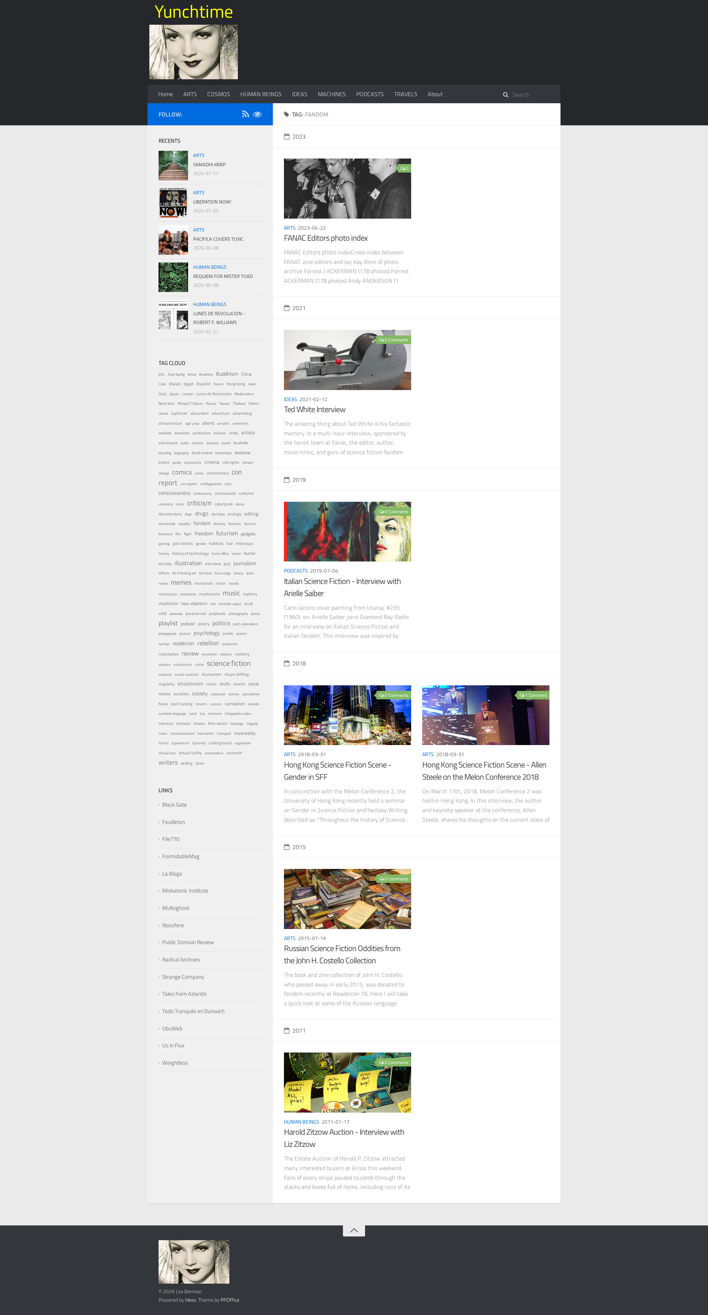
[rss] (245, 115)
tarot (193, 713)
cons (228, 484)
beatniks (240, 443)
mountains (188, 594)
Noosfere (173, 925)
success (216, 704)
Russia (211, 403)
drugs (201, 513)
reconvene (229, 644)
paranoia (176, 613)
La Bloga (172, 873)
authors (198, 443)
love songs (223, 573)
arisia (233, 432)
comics (182, 472)
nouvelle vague (230, 603)
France (218, 384)
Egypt (189, 384)
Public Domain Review (188, 942)
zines (199, 763)
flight (188, 534)
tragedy (252, 723)
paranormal (195, 613)
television (166, 723)
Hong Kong (235, 384)
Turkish (253, 403)
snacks (239, 684)
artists (248, 432)
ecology (234, 514)
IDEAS (300, 94)
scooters (165, 674)
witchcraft (234, 753)
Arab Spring (176, 374)
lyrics (250, 573)
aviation (212, 443)
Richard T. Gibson (190, 403)
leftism (164, 573)
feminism (166, 534)
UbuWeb (172, 1028)
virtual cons (167, 753)
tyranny (199, 743)
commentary (217, 473)
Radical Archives (181, 959)
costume (246, 493)
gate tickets (183, 543)
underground (220, 743)
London (187, 394)
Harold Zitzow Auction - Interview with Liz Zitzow (344, 1138)
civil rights (230, 462)
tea (202, 713)
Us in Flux (173, 1045)
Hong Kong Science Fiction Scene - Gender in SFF (337, 770)
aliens (208, 423)
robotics (226, 654)
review (190, 653)
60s (162, 374)
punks (228, 633)
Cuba (162, 384)
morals (234, 583)
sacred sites (183, 664)
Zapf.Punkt (179, 413)
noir (213, 603)
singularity (166, 684)
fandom (202, 523)
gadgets (248, 533)
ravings (164, 644)
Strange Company (183, 977)
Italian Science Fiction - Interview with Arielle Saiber (342, 587)
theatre (199, 723)
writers (168, 762)
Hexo (190, 1300)
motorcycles (168, 594)
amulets (223, 423)
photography (238, 613)
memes (181, 582)
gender (201, 543)
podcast (188, 623)
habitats (216, 543)
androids (165, 433)
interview (213, 564)
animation (182, 433)
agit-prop (192, 423)
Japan (174, 394)
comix (199, 473)
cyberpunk (224, 504)
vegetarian (243, 743)
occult (248, 603)
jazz (227, 564)
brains (164, 462)
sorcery (233, 694)
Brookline (206, 374)
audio (185, 443)
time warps (217, 723)
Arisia (192, 374)
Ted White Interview (315, 409)
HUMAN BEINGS (261, 94)
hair (229, 543)
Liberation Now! (212, 201)
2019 (299, 479)
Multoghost (175, 908)
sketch (211, 684)
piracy (255, 613)
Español (204, 384)
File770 (170, 839)
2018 (299, 663)
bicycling (165, 453)
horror (236, 553)
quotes (241, 633)
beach (226, 443)
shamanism (212, 674)
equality (184, 523)
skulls (224, 684)
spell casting (181, 704)
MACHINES (332, 94)
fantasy (219, 523)
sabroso (165, 664)
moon (221, 583)
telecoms (215, 713)
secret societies (187, 674)
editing (251, 513)
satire (199, 664)
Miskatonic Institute (185, 890)
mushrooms (209, 594)
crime (180, 504)
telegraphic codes (238, 713)
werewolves (214, 753)
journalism (244, 563)
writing (186, 763)
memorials (203, 583)
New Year (167, 403)
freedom (204, 533)
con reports (188, 484)
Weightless (175, 1062)
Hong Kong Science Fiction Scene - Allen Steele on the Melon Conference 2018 (484, 770)
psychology (207, 633)
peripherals (217, 613)
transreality (245, 733)
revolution (209, 654)
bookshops (223, 453)
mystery (250, 594)
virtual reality (190, 753)
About (435, 94)
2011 (299, 1030)
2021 (299, 307)
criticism (199, 502)
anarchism (240, 423)
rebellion (208, 643)
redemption (169, 654)
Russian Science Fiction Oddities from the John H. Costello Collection (342, 954)
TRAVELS (405, 94)
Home (165, 94)
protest (185, 633)
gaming (164, 543)
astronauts (168, 442)
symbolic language (172, 713)
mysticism (168, 603)
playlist (168, 623)
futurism (227, 533)
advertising (242, 413)
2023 (299, 136)
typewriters (180, 743)
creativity (166, 504)
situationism (190, 683)
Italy (162, 394)
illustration (188, 563)
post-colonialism (245, 624)
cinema (211, 462)
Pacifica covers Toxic (218, 239)
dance (240, 504)
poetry (203, 623)
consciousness (175, 493)
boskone (242, 452)
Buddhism (227, 374)
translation (205, 733)
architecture (201, 433)
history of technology (190, 553)
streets (201, 704)
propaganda (167, 633)
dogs (188, 514)
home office (220, 553)
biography (181, 453)
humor (250, 553)
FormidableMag (180, 856)
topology (236, 723)
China (246, 374)
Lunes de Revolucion (214, 394)
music (231, 593)
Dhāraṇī (175, 384)
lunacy (238, 573)
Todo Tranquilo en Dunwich (193, 1011)
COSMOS (218, 94)
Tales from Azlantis (184, 993)
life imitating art (184, 573)
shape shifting (237, 674)
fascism (250, 523)
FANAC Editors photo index (326, 238)
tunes (164, 743)
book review (202, 453)
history (164, 553)
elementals (167, 523)
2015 (299, 846)
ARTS (190, 94)
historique (244, 543)
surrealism (235, 703)
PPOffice (230, 1300)
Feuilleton (173, 822)
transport (224, 733)
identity (165, 564)
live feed (205, 573)
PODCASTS (370, 94)
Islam (252, 384)
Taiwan (224, 403)
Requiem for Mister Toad (223, 276)
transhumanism (182, 733)
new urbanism (194, 603)
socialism (181, 694)
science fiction (229, 663)
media (163, 583)
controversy (203, 493)
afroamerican (170, 423)
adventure (221, 413)
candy (176, 462)
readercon (183, 643)
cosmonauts (225, 493)
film (178, 534)
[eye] (257, 115)
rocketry (242, 654)
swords (253, 704)
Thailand (239, 403)
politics (221, 623)
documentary (170, 514)
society (200, 693)
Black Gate (174, 804)
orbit (163, 613)
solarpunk (218, 694)
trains (163, 733)
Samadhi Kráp (209, 164)
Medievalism (244, 394)
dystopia (218, 514)
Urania (163, 413)
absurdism (200, 413)
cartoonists (192, 462)
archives (220, 433)
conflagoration (211, 484)
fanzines (234, 523)
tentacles (183, 723)
